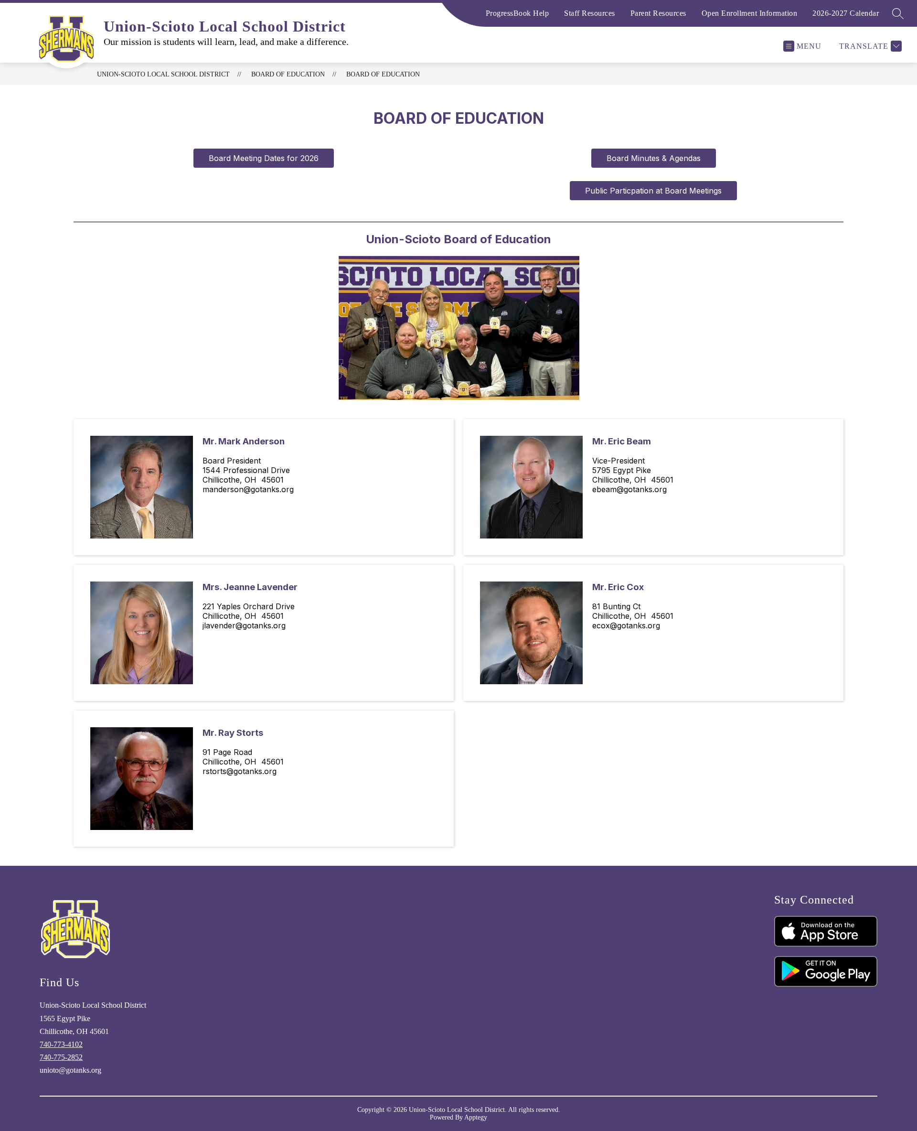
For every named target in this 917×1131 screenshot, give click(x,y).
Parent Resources (658, 13)
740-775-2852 (61, 1057)
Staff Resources (589, 13)
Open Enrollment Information (750, 13)
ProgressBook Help (517, 13)
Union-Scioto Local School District (163, 74)
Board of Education (383, 74)
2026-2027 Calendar (845, 13)
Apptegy (475, 1117)
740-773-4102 (61, 1044)
